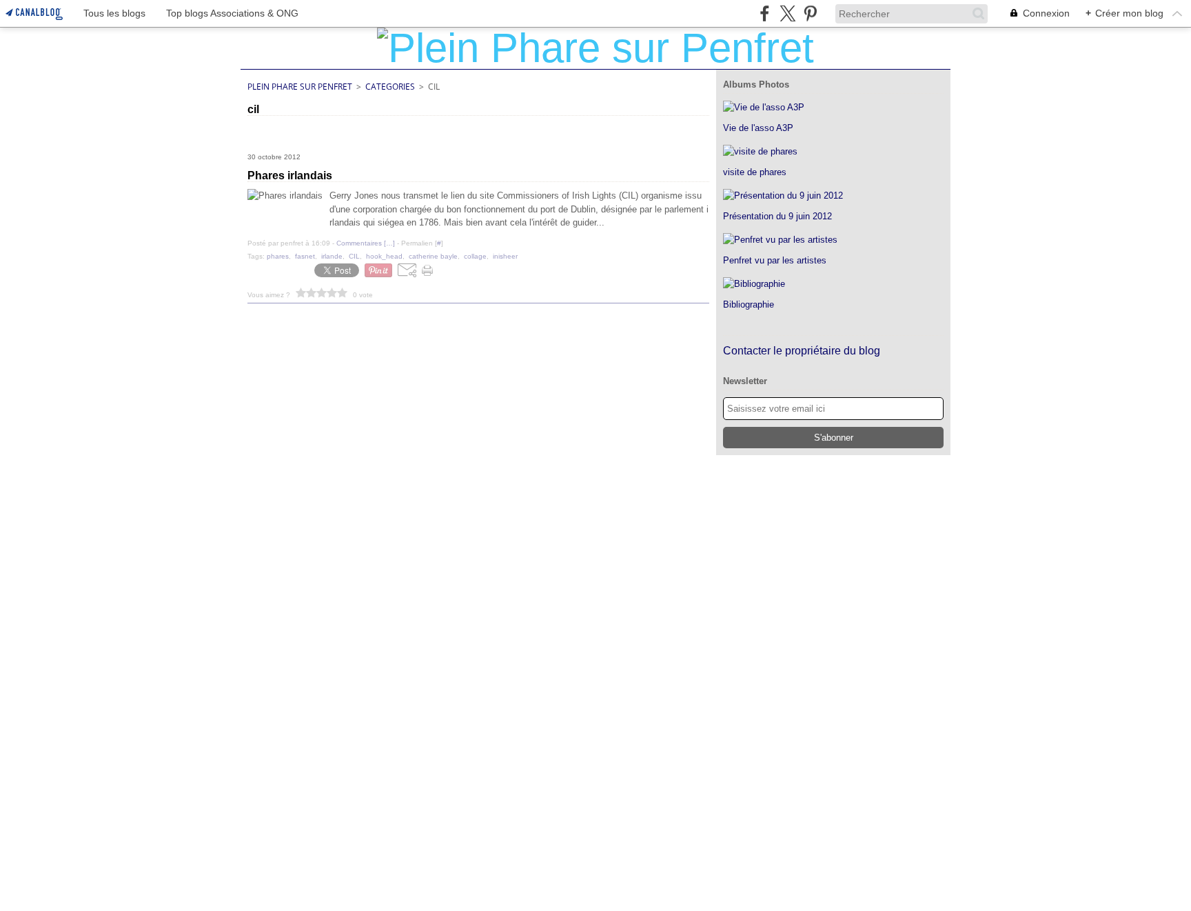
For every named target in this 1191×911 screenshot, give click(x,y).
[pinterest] (810, 13)
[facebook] (764, 13)
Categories (390, 86)
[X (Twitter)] (787, 13)
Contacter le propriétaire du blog (801, 351)
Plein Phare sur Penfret (299, 86)
